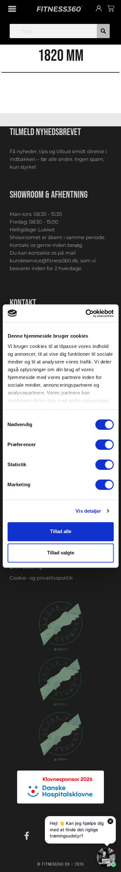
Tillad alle (60, 531)
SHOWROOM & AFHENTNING (49, 195)
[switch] (104, 444)
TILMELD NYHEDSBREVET (45, 132)
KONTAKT (23, 303)
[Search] (103, 31)
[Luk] (110, 821)
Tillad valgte (60, 553)
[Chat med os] (106, 857)
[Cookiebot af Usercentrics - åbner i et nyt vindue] (86, 313)
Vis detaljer (88, 511)
